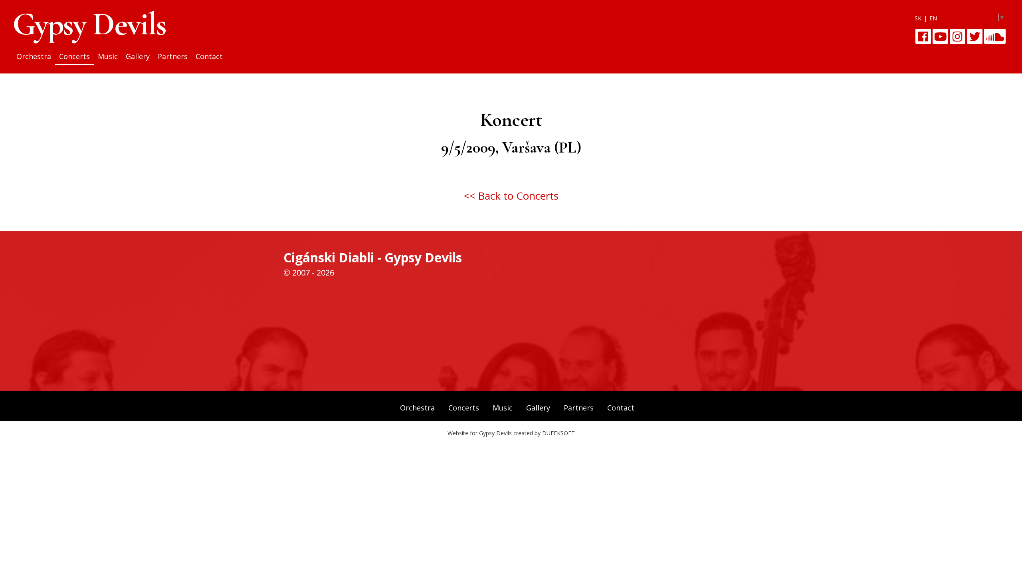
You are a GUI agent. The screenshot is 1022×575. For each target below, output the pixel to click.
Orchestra (33, 56)
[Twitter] (974, 36)
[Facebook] (923, 36)
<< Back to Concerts (511, 195)
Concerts (74, 56)
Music (108, 56)
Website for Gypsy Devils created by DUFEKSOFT (511, 433)
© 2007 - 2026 (308, 272)
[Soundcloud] (995, 36)
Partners (173, 56)
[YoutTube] (940, 36)
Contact (209, 56)
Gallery (138, 56)
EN (933, 18)
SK (918, 18)
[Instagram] (957, 36)
